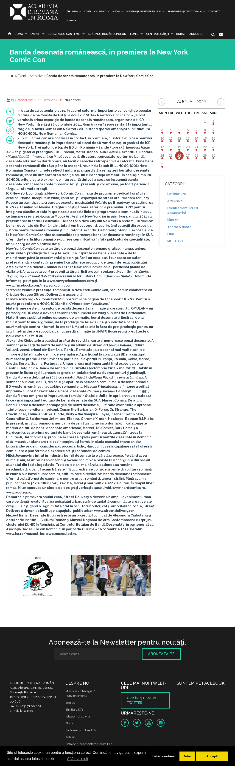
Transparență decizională (185, 11)
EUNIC (134, 34)
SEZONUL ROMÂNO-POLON (107, 34)
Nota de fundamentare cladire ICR (88, 744)
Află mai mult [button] (77, 759)
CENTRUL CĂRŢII (157, 34)
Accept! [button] (212, 756)
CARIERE (71, 20)
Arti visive (175, 201)
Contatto (214, 11)
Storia (69, 723)
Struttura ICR (74, 709)
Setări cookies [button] (163, 756)
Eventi (35, 34)
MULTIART (175, 241)
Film (170, 234)
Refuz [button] (187, 756)
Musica (173, 220)
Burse (180, 34)
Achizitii (70, 737)
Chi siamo (100, 11)
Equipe (70, 702)
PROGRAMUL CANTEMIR (64, 34)
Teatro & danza (179, 227)
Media (116, 11)
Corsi (87, 11)
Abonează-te (161, 654)
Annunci (195, 34)
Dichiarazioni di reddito (81, 730)
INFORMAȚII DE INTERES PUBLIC (144, 11)
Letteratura (176, 194)
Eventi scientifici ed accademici (182, 210)
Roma (19, 34)
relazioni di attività (77, 716)
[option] (38, 576)
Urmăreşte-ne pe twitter (142, 700)
